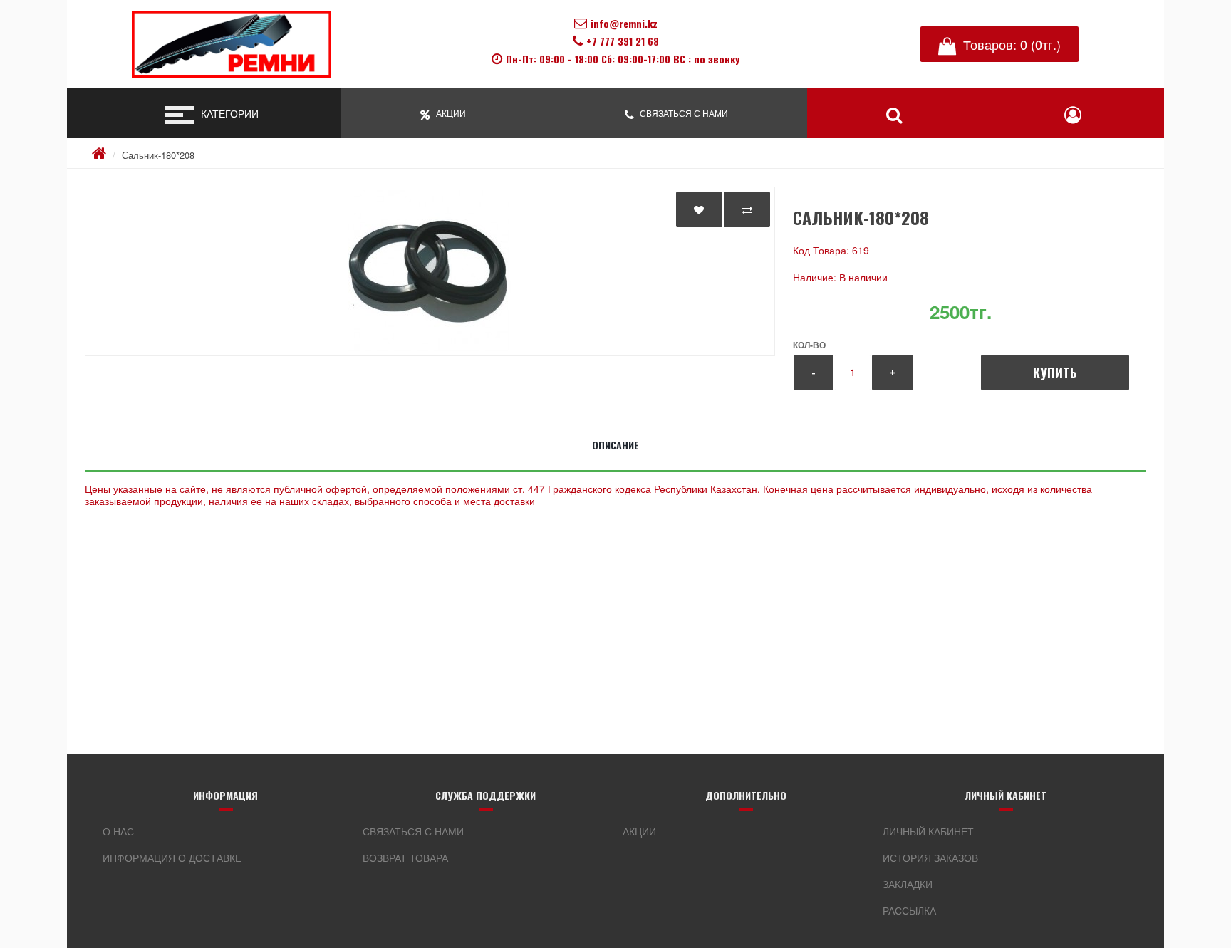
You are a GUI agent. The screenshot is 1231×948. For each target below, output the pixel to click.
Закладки (908, 884)
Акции (639, 831)
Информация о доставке (172, 857)
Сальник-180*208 (158, 155)
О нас (118, 831)
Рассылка (909, 910)
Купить (1055, 372)
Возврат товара (405, 857)
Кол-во (809, 345)
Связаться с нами (413, 831)
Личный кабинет (928, 831)
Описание (615, 444)
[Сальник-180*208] (430, 271)
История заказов (930, 857)
